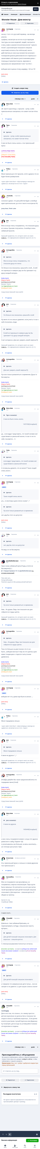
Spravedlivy (10, 877)
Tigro (8, 125)
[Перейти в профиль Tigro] (3, 126)
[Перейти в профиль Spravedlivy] (3, 877)
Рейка (8, 169)
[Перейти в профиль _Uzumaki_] (3, 196)
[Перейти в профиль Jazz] (3, 221)
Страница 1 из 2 (19, 99)
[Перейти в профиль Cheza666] (3, 919)
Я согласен (33, 1140)
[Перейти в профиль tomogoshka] (3, 250)
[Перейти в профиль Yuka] (3, 451)
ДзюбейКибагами (12, 561)
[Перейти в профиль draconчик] (3, 858)
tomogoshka (10, 250)
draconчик (9, 858)
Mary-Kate (9, 104)
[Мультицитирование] (2, 118)
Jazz (7, 220)
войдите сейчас (27, 1059)
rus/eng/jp (9, 29)
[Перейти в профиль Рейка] (3, 169)
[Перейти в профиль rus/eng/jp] (3, 30)
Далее (33, 99)
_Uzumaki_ (9, 196)
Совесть (3, 238)
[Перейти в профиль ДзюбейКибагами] (3, 561)
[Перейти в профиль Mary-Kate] (3, 104)
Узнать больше (5, 3)
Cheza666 (9, 918)
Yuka (7, 450)
